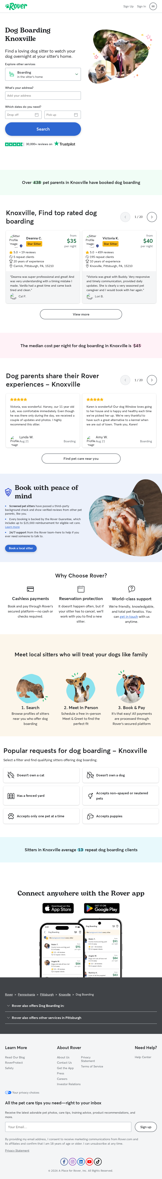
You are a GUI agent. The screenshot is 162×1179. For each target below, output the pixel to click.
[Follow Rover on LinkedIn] (81, 1162)
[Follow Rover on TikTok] (98, 1162)
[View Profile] (43, 421)
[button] (153, 6)
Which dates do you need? (23, 107)
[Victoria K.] (119, 267)
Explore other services (20, 64)
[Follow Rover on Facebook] (64, 1162)
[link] (43, 129)
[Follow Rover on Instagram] (72, 1162)
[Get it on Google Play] (102, 908)
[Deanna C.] (43, 267)
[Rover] (16, 6)
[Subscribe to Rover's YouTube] (89, 1162)
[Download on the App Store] (58, 908)
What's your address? (19, 88)
